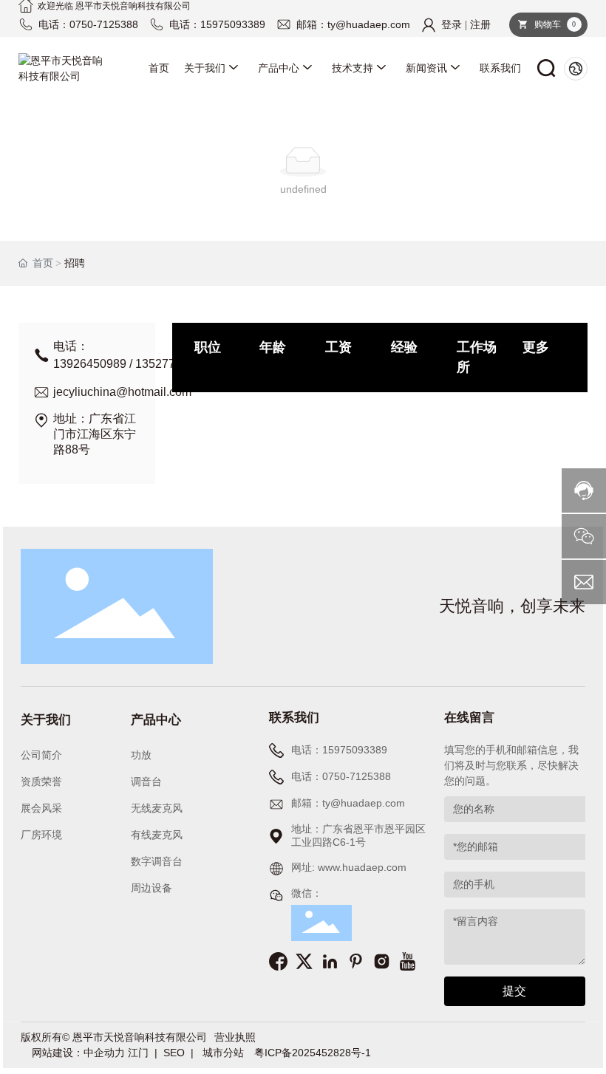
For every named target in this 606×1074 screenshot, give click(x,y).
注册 (480, 24)
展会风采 (41, 808)
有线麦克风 (157, 835)
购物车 (554, 24)
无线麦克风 (157, 808)
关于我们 (46, 720)
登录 (453, 24)
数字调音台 (157, 861)
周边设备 (151, 888)
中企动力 (104, 1052)
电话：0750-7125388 (88, 24)
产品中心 (156, 720)
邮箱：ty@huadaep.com (353, 24)
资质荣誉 (41, 781)
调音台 (146, 781)
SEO (174, 1052)
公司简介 (41, 755)
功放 (141, 755)
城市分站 (224, 1052)
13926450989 (89, 364)
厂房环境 (41, 835)
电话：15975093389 (217, 24)
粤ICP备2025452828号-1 (312, 1052)
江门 (138, 1052)
